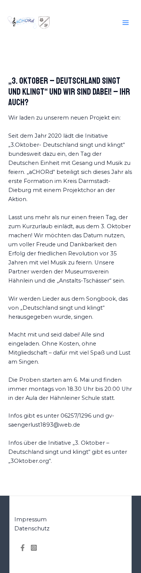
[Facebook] (22, 547)
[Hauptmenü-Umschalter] (125, 23)
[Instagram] (33, 547)
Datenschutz (32, 528)
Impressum (30, 519)
